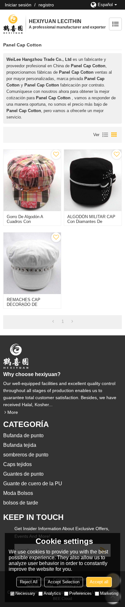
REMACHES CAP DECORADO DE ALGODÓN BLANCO (26, 304)
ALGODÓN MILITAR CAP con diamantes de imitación (91, 221)
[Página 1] (53, 321)
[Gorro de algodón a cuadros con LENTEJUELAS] (32, 180)
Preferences (80, 593)
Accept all (99, 581)
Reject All (29, 581)
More (12, 412)
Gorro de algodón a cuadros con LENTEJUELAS (25, 221)
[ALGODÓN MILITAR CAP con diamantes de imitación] (92, 180)
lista (105, 135)
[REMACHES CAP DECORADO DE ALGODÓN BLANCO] (32, 263)
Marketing (109, 593)
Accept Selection (63, 581)
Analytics (52, 593)
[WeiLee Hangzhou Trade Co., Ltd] (12, 24)
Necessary (25, 593)
